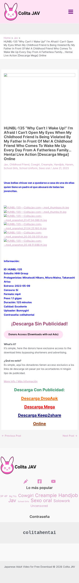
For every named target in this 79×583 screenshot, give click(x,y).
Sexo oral (44, 168)
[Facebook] (39, 481)
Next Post (70, 436)
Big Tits (13, 496)
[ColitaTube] (53, 481)
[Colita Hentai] (26, 481)
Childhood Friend (19, 164)
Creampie (47, 164)
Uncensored (39, 506)
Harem (69, 164)
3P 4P (4, 496)
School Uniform (28, 168)
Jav (6, 164)
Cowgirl (35, 164)
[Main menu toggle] (71, 11)
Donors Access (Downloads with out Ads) (33, 334)
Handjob (59, 164)
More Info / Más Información (20, 381)
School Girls (11, 168)
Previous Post (11, 436)
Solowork (61, 501)
